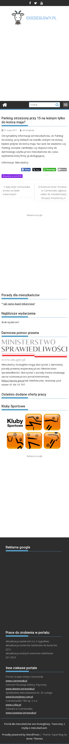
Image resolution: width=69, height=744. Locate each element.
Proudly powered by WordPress (21, 734)
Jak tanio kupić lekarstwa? (19, 303)
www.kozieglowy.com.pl (19, 696)
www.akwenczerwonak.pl (20, 688)
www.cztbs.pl (13, 704)
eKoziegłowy (28, 130)
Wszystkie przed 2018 (12, 176)
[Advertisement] (34, 64)
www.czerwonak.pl (16, 680)
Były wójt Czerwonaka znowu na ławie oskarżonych (16, 190)
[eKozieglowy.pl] (4, 104)
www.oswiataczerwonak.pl (21, 712)
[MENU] (65, 104)
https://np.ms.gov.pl (13, 380)
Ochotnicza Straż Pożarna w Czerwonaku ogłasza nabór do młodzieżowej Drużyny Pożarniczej (52, 192)
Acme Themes (34, 738)
